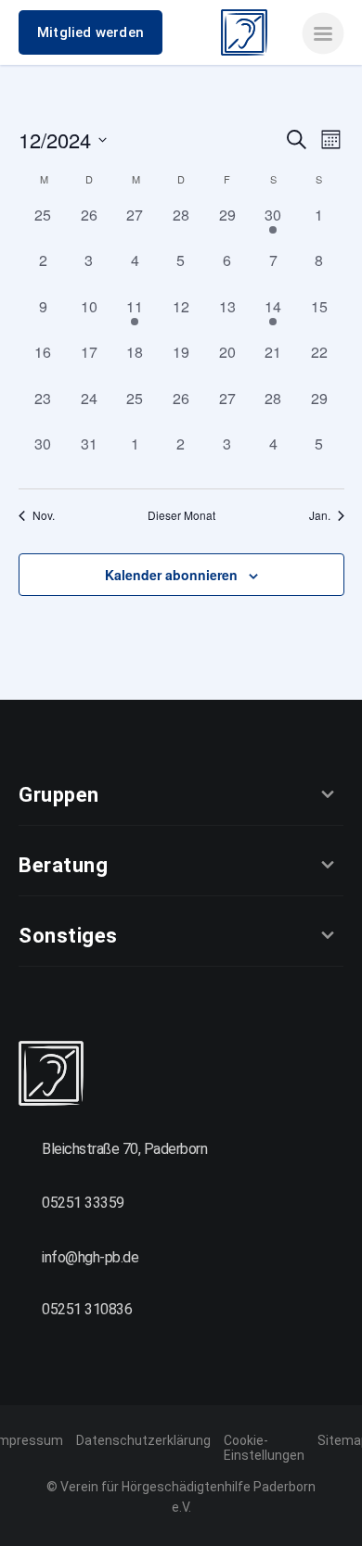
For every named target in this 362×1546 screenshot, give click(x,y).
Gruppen (59, 794)
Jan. (319, 515)
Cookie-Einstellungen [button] (264, 1448)
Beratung (63, 865)
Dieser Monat (181, 515)
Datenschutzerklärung (143, 1440)
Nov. (43, 515)
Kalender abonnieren (171, 574)
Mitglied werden (90, 32)
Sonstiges (68, 935)
